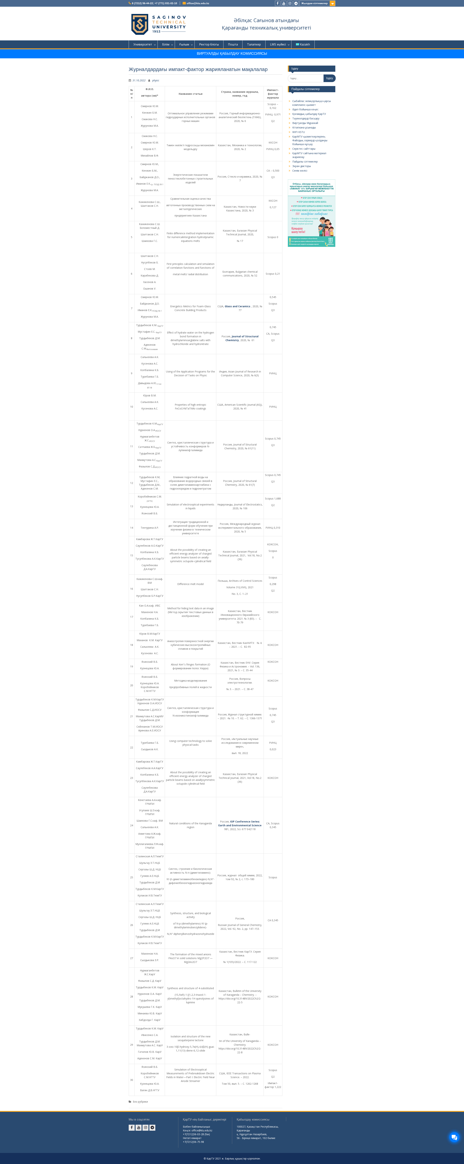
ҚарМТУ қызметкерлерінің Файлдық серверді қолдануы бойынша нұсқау (309, 140)
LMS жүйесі (278, 44)
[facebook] (277, 3)
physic (155, 80)
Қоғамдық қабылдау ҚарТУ (309, 114)
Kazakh (305, 44)
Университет (142, 44)
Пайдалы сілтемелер (305, 161)
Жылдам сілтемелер (314, 3)
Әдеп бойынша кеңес (305, 109)
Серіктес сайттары (303, 148)
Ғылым (184, 44)
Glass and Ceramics (237, 306)
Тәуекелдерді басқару (305, 118)
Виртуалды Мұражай (305, 123)
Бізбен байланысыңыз (196, 1126)
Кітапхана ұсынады (304, 127)
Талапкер (254, 44)
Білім (165, 44)
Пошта (233, 44)
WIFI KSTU (298, 132)
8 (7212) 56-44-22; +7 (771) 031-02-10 (154, 3)
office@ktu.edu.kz (198, 3)
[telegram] (296, 3)
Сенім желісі (299, 170)
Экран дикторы (301, 166)
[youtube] (283, 3)
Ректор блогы (209, 44)
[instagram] (290, 3)
